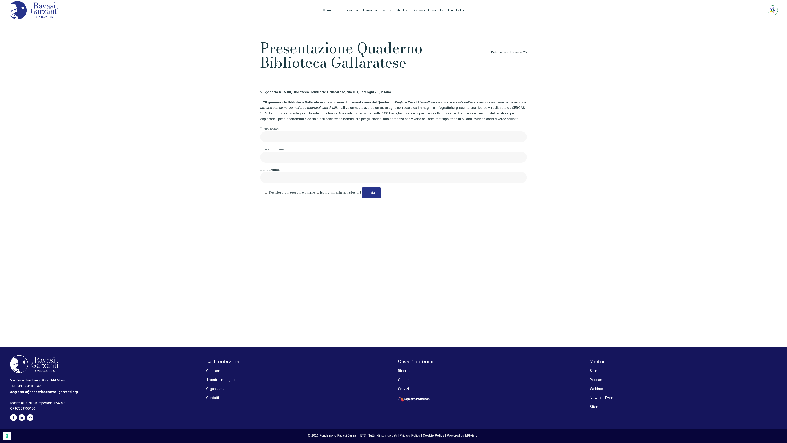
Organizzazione (219, 389)
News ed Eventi (602, 398)
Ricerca (404, 371)
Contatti (212, 398)
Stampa (596, 371)
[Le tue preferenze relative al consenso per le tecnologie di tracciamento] (7, 436)
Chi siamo (214, 371)
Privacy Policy (410, 435)
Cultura (404, 380)
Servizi (403, 389)
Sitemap (596, 407)
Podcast (596, 380)
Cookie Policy (433, 435)
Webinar (596, 389)
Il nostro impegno (220, 380)
